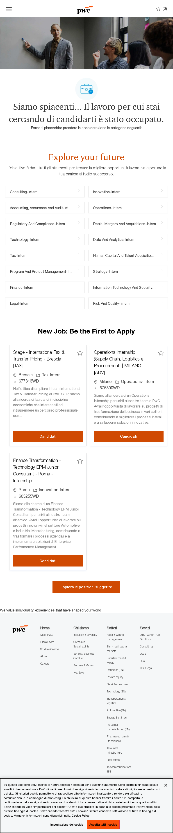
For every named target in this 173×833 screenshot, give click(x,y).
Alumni (44, 656)
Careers (44, 663)
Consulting (146, 646)
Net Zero (78, 672)
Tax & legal (146, 668)
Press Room (47, 642)
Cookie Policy (80, 815)
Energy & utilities (117, 717)
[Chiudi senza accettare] (166, 785)
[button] (86, 587)
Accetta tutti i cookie (103, 824)
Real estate (113, 759)
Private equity (115, 677)
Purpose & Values (83, 665)
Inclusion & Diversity (85, 634)
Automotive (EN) (116, 710)
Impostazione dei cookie (66, 824)
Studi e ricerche (49, 649)
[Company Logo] (84, 9)
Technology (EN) (116, 691)
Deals (143, 653)
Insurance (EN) (115, 670)
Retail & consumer (117, 684)
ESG (142, 661)
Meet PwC (46, 634)
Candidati (61, 436)
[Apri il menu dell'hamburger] (9, 8)
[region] (86, 805)
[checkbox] (80, 353)
